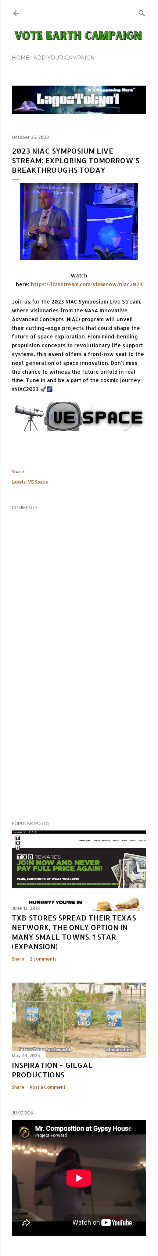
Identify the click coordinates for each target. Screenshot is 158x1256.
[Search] (141, 11)
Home (20, 57)
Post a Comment (47, 1087)
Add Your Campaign (64, 57)
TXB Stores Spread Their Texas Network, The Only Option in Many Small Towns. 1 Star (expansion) (74, 932)
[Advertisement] (79, 751)
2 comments (43, 959)
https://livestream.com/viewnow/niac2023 (86, 284)
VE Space (38, 482)
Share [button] (18, 471)
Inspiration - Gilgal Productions (52, 1069)
